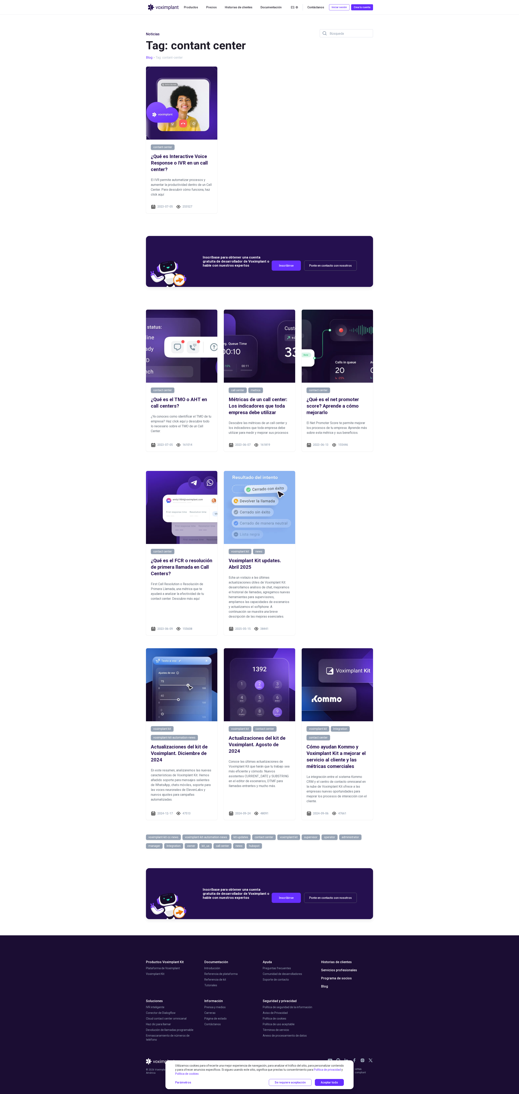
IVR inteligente (155, 1007)
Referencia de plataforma (221, 974)
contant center (162, 147)
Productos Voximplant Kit (165, 962)
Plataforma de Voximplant (163, 968)
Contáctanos (212, 1024)
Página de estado (215, 1018)
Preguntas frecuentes (277, 968)
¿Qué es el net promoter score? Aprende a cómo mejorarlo (333, 406)
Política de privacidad (327, 1069)
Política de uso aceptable (279, 1024)
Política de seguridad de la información (287, 1007)
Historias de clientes (238, 7)
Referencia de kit (215, 979)
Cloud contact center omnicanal (166, 1018)
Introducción (212, 968)
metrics (256, 390)
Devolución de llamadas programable (169, 1030)
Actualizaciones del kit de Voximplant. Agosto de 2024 (257, 744)
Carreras (210, 1012)
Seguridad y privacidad (280, 1001)
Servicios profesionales (339, 970)
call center (237, 390)
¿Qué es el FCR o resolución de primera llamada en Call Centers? (181, 567)
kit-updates (241, 837)
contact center (162, 390)
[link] (354, 1060)
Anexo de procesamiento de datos (285, 1035)
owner (191, 845)
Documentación (216, 962)
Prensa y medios (215, 1007)
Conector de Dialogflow (161, 1012)
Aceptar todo (329, 1082)
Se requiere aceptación (290, 1082)
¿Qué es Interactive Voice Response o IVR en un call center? (179, 163)
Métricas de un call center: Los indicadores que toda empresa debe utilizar (258, 406)
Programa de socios (336, 978)
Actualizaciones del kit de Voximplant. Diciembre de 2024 (179, 753)
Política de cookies (274, 1018)
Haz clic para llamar (158, 1024)
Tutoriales (210, 985)
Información (213, 1001)
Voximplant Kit (155, 974)
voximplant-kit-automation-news (174, 737)
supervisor (310, 837)
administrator (350, 837)
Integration (340, 728)
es (293, 7)
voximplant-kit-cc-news (163, 837)
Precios (211, 7)
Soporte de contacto (276, 979)
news (258, 551)
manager (154, 845)
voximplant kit (240, 551)
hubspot (254, 845)
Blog (149, 57)
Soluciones (154, 1001)
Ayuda (267, 962)
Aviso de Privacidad (275, 1012)
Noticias (153, 34)
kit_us (205, 845)
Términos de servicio (276, 1030)
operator (329, 837)
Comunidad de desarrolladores (282, 974)
